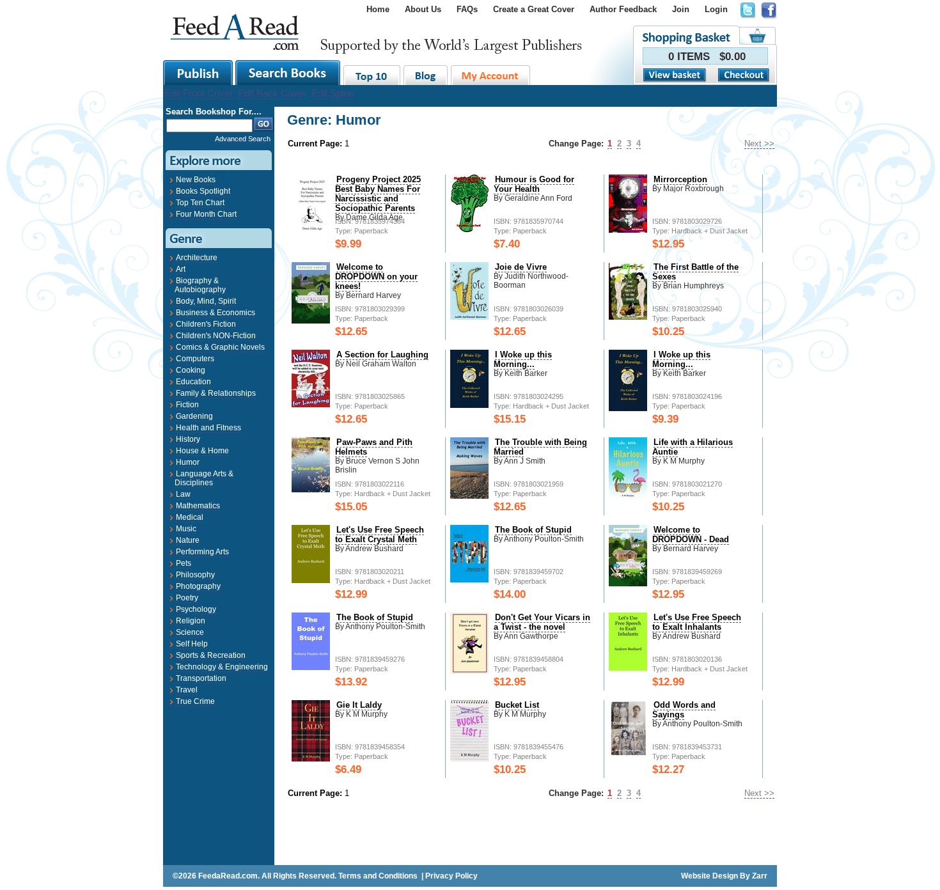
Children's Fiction (206, 324)
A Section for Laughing (382, 354)
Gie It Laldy (359, 705)
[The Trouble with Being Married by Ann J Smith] (469, 496)
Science (190, 632)
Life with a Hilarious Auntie (692, 447)
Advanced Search (242, 139)
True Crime (195, 701)
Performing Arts (202, 551)
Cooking (190, 370)
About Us (423, 9)
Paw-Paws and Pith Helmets (373, 447)
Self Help (192, 643)
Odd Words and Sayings (684, 709)
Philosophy (195, 574)
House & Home (202, 450)
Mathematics (198, 505)
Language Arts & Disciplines (204, 478)
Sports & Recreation (211, 655)
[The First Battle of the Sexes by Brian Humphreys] (628, 317)
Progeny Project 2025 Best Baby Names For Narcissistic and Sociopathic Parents (378, 194)
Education (193, 381)
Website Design (709, 875)
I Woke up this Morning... (523, 359)
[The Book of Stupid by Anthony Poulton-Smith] (469, 579)
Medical (189, 517)
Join (680, 9)
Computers (195, 358)
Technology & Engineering (222, 666)
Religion (190, 620)
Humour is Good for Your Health (534, 184)
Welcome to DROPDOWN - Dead (690, 534)
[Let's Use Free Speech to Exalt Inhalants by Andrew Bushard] (628, 668)
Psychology (196, 609)
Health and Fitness (208, 427)
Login (716, 9)
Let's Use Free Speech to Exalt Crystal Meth (379, 534)
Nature (188, 540)
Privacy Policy (451, 875)
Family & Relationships (216, 393)
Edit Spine (332, 93)
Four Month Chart (206, 214)
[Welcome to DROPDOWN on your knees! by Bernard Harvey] (311, 320)
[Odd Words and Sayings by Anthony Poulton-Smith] (628, 755)
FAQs (467, 9)
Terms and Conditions (378, 875)
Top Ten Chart (200, 202)
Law (183, 494)
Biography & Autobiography (200, 285)
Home (377, 9)
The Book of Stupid (533, 530)
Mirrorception (680, 179)
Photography (198, 586)
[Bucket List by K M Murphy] (469, 758)
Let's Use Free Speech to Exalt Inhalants (696, 622)
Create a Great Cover (533, 9)
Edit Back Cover (272, 93)
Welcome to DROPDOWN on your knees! (376, 276)
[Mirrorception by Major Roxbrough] (628, 230)
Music (186, 528)
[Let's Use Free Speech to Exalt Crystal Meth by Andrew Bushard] (311, 580)
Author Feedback (623, 9)
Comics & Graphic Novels (220, 347)
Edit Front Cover (198, 93)
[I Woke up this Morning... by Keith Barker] (469, 405)
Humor (188, 462)
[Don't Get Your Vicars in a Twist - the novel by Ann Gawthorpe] (469, 671)
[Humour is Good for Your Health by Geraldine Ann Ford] (469, 229)
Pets (183, 563)
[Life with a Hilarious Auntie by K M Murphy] (628, 496)
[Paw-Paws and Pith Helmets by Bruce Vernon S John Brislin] (311, 489)
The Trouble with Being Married (540, 447)
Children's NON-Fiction (216, 335)
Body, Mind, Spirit (206, 301)
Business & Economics (215, 312)
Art (180, 269)
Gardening (194, 416)
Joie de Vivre (521, 267)
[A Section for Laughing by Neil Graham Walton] (311, 404)
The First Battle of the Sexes (695, 271)
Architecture (196, 257)
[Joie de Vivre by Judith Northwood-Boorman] (469, 317)
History (188, 439)
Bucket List (517, 705)
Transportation (201, 678)
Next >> (759, 143)
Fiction (187, 404)
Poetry (187, 597)
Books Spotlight (203, 191)
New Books (195, 179)
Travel (187, 689)
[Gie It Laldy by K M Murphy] (311, 758)
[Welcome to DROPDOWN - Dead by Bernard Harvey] (628, 583)
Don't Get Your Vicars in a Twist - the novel (542, 622)
